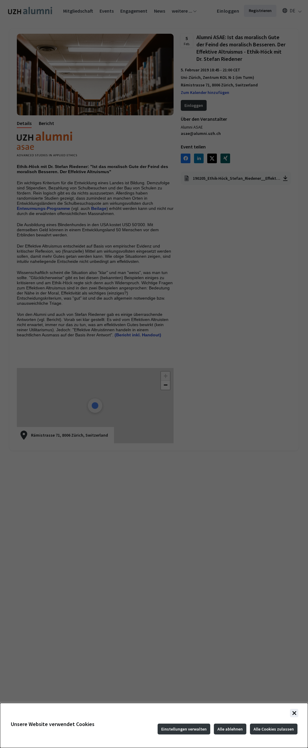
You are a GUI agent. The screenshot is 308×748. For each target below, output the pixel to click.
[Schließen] (294, 713)
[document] (154, 725)
